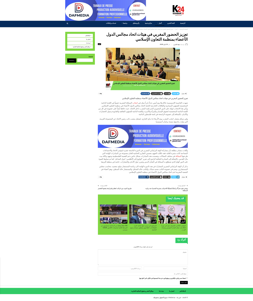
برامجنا (125, 23)
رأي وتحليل (136, 23)
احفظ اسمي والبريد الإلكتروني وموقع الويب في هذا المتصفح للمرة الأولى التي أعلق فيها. (162, 278)
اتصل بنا (88, 39)
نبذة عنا (88, 43)
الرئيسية (182, 23)
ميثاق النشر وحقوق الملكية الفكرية (81, 47)
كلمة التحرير (171, 23)
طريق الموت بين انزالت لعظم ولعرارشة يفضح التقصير (115, 188)
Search (91, 56)
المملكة (179, 156)
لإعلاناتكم (87, 35)
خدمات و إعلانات (111, 23)
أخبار (160, 23)
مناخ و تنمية (148, 23)
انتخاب (135, 103)
